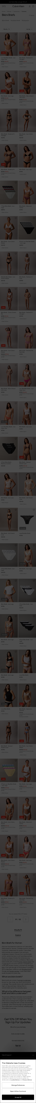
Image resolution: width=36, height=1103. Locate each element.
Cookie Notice (15, 1079)
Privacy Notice (27, 1079)
